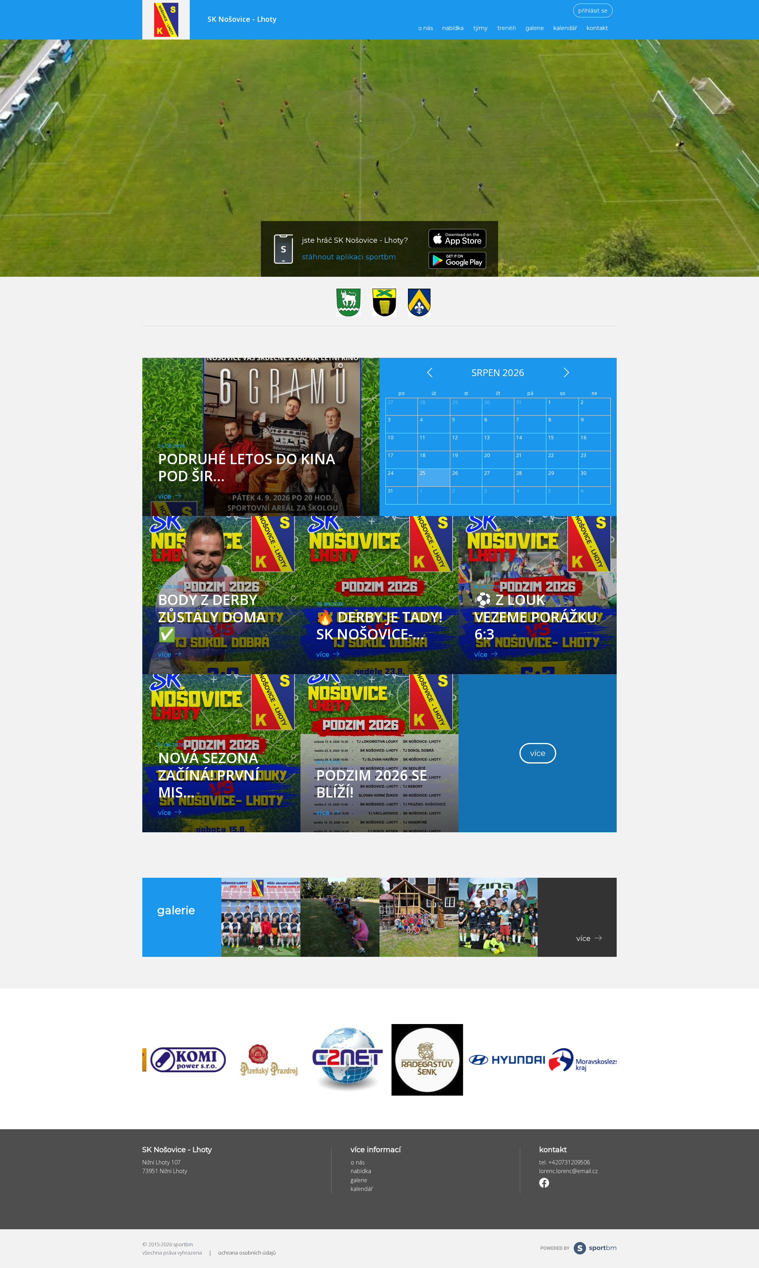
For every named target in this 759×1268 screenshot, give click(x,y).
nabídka (453, 28)
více (165, 496)
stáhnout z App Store (457, 238)
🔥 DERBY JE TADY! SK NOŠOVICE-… (379, 625)
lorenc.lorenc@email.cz (568, 1171)
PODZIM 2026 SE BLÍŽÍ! (371, 783)
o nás (425, 28)
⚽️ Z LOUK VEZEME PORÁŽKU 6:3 (535, 616)
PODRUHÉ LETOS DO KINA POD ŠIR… (246, 467)
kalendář (565, 28)
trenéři (506, 28)
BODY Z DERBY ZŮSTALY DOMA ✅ (212, 616)
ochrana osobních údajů (247, 1252)
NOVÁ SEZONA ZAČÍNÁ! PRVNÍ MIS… (208, 774)
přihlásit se (593, 10)
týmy (480, 28)
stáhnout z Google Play (457, 260)
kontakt (597, 28)
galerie (534, 28)
